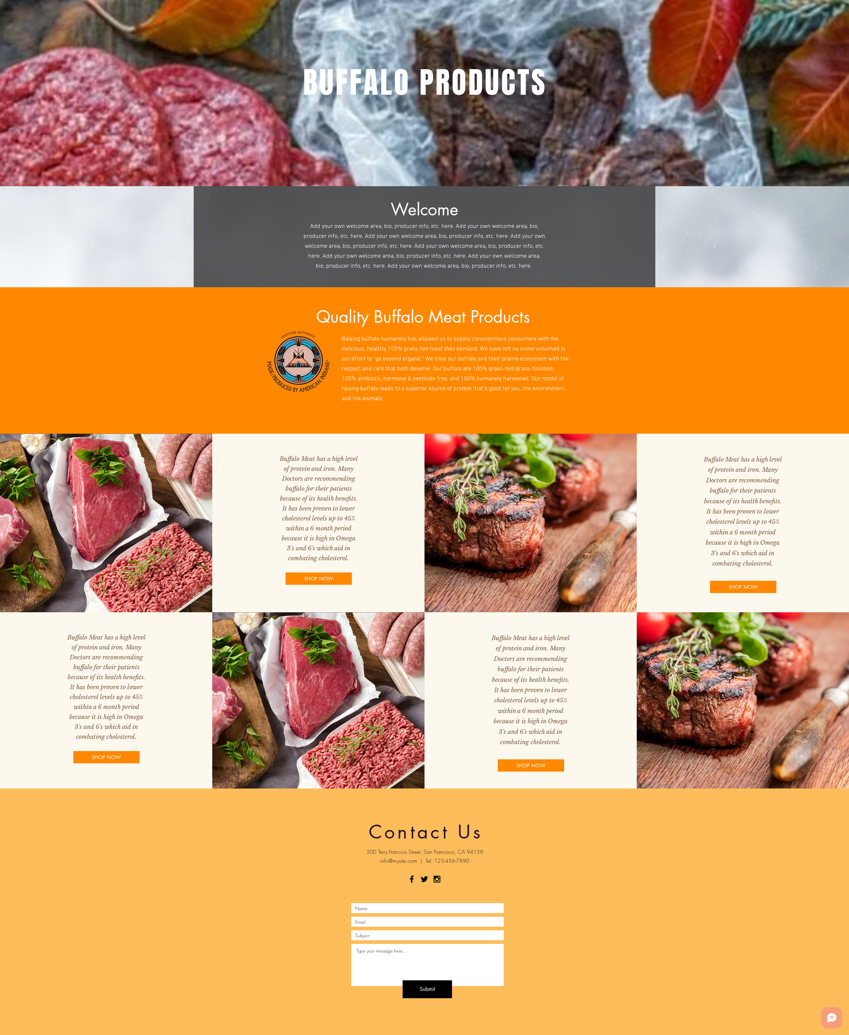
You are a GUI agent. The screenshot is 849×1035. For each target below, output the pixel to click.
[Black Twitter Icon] (424, 879)
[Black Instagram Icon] (437, 879)
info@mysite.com (398, 860)
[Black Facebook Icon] (412, 879)
